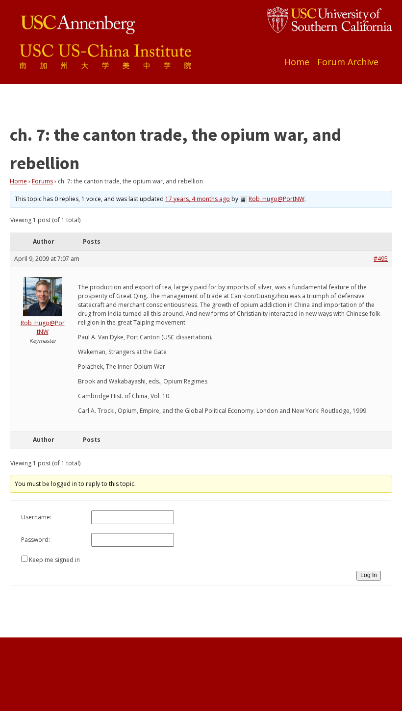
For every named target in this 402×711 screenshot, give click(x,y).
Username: (36, 517)
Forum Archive (347, 62)
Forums (42, 181)
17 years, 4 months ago (197, 199)
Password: (35, 539)
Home (296, 62)
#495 (381, 258)
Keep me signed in (54, 560)
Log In (368, 575)
